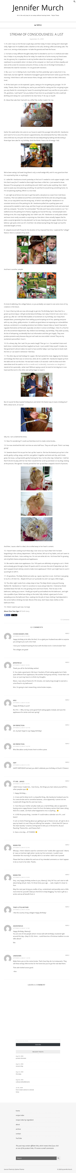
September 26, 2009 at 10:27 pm (21, 727)
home (18, 1111)
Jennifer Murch (38, 7)
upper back (12, 72)
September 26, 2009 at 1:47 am (21, 928)
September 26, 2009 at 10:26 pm (21, 746)
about (18, 1124)
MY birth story (24, 611)
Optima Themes (19, 1169)
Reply (67, 633)
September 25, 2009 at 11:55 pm (21, 958)
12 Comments (64, 620)
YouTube (19, 1138)
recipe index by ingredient (25, 1120)
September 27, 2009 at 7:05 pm (21, 665)
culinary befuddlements (23, 1082)
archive (18, 1129)
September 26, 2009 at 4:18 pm (21, 877)
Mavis (52, 54)
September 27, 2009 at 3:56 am (21, 702)
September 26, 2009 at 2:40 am (21, 909)
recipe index (20, 1115)
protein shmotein (21, 1058)
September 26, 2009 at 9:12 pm (21, 765)
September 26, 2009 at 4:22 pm (21, 847)
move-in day (19, 1066)
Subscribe (38, 1044)
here (47, 343)
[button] (75, 2)
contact (18, 1134)
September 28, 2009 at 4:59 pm (21, 636)
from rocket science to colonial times (25, 1091)
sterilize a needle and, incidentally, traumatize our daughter (43, 364)
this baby (18, 1074)
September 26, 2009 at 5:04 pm (21, 783)
